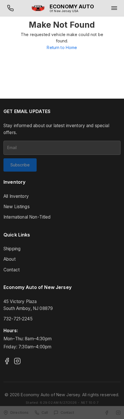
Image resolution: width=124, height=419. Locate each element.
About (9, 259)
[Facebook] (6, 361)
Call (45, 412)
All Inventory (16, 196)
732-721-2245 (18, 319)
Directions (19, 412)
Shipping (11, 248)
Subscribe (20, 164)
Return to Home (62, 47)
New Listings (16, 206)
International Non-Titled (27, 217)
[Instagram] (17, 361)
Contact (11, 270)
